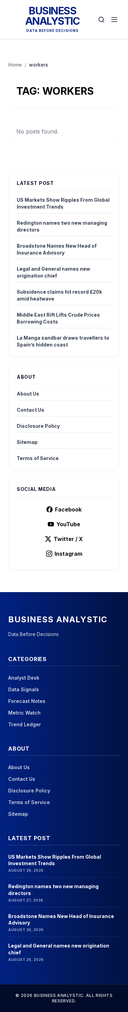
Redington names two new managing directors (62, 226)
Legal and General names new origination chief (53, 272)
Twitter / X (68, 539)
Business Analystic (52, 15)
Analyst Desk (23, 678)
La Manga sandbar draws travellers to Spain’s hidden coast (63, 341)
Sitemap (27, 442)
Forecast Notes (26, 701)
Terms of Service (38, 458)
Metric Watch (24, 713)
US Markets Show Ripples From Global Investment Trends (63, 203)
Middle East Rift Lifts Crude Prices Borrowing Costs (58, 318)
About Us (28, 394)
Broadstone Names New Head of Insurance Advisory (57, 249)
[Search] (101, 19)
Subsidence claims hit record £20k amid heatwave (59, 295)
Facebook (68, 509)
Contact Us (30, 410)
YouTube (68, 524)
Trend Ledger (24, 724)
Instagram (68, 553)
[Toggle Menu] (114, 19)
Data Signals (23, 689)
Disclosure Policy (38, 426)
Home (15, 65)
